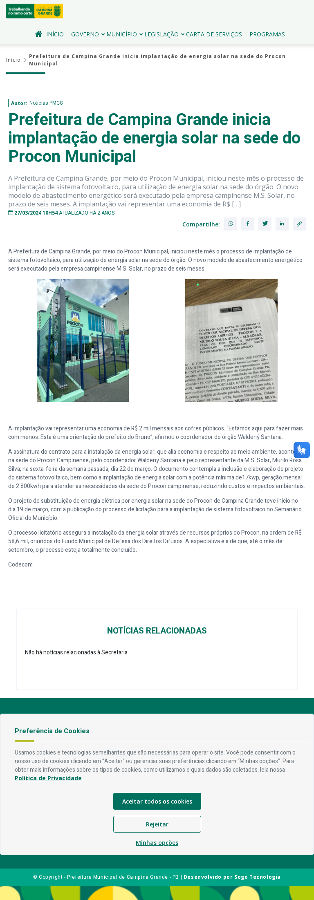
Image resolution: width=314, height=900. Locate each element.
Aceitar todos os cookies (157, 801)
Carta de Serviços (214, 34)
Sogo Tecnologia (257, 876)
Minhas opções (157, 842)
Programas (267, 34)
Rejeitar (157, 824)
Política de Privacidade (48, 778)
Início (55, 34)
